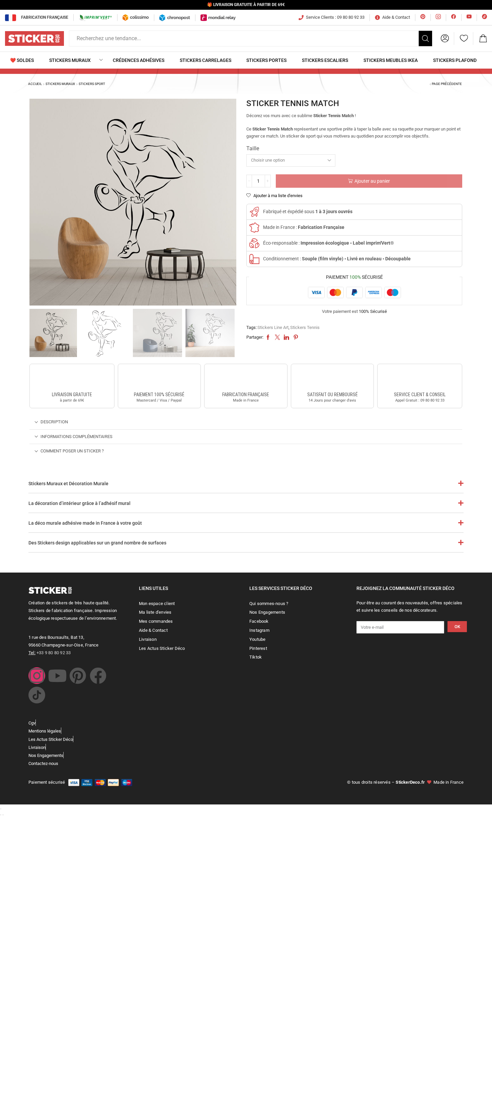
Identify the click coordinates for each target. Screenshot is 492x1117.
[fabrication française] (246, 379)
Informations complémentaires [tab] (76, 436)
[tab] (245, 422)
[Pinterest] (77, 675)
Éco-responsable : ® (328, 243)
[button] (445, 38)
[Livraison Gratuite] (72, 379)
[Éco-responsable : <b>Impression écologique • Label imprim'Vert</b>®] (254, 243)
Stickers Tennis (305, 327)
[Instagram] (36, 675)
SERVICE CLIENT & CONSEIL (419, 394)
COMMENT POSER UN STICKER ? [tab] (72, 450)
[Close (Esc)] (0, 808)
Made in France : (303, 227)
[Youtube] (57, 675)
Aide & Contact (396, 17)
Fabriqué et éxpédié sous (307, 211)
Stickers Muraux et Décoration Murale (68, 483)
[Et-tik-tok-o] (36, 695)
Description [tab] (54, 421)
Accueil (35, 84)
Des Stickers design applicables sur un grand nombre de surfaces (97, 542)
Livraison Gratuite (72, 394)
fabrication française (245, 394)
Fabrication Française (44, 17)
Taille (252, 148)
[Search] (425, 38)
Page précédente (447, 84)
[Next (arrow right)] (3, 814)
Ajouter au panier (372, 181)
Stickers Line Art (273, 327)
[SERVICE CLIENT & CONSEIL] (420, 379)
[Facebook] (98, 675)
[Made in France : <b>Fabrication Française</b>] (254, 228)
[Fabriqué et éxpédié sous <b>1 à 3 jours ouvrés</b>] (254, 212)
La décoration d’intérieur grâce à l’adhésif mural (79, 503)
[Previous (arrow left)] (0, 814)
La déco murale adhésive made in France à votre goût (85, 523)
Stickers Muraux (60, 84)
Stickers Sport (92, 84)
